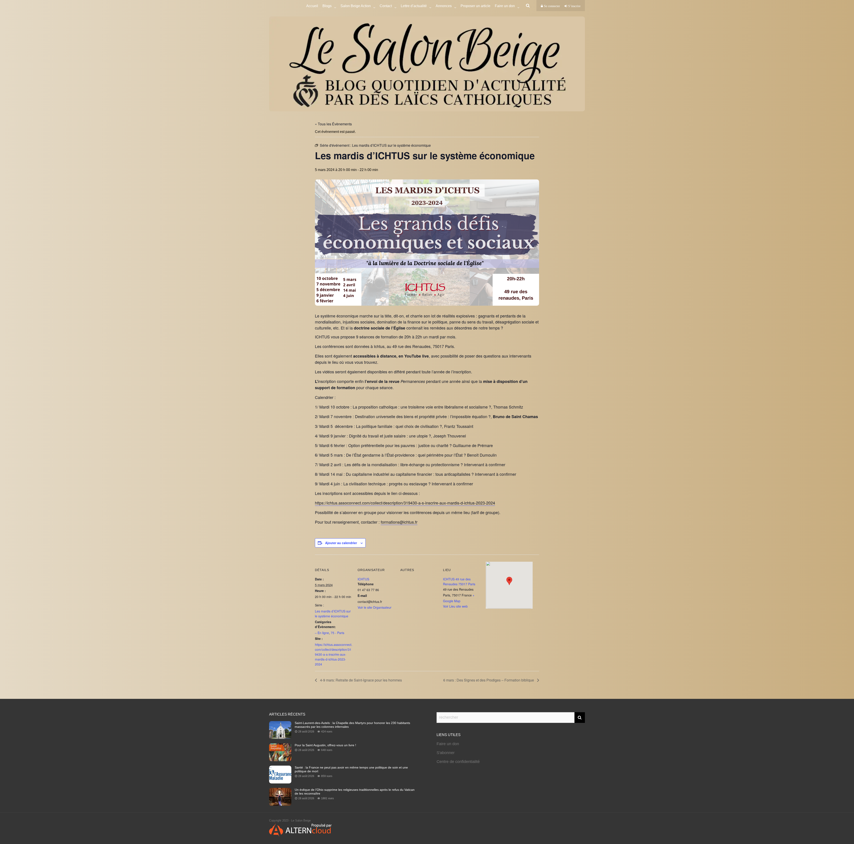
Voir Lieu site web (455, 606)
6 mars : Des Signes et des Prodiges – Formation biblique (489, 680)
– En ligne (322, 632)
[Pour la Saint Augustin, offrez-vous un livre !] (280, 760)
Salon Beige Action (355, 6)
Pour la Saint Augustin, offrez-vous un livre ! (325, 745)
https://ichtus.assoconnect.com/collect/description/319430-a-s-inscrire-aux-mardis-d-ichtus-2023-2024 (405, 503)
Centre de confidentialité (458, 761)
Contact (386, 6)
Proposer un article (475, 6)
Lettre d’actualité (414, 6)
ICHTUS (363, 579)
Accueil (312, 6)
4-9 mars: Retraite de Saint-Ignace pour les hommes (360, 680)
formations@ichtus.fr (399, 522)
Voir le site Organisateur (374, 607)
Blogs (327, 6)
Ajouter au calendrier (341, 543)
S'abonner (446, 752)
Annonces (444, 6)
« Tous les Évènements (333, 123)
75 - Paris (337, 632)
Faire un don (448, 744)
